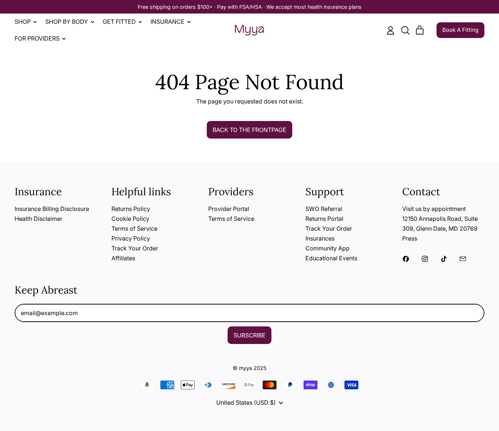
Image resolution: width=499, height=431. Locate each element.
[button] (405, 30)
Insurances (320, 238)
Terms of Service (134, 228)
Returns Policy (130, 208)
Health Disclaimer (38, 218)
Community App (327, 248)
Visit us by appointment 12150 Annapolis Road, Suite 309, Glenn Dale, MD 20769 (440, 218)
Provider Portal (228, 208)
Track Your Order (134, 248)
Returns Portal (324, 218)
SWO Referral (323, 208)
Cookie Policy (130, 218)
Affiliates (123, 258)
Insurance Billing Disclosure (52, 208)
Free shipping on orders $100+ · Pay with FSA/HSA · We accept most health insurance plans (250, 7)
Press (409, 238)
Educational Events (331, 258)
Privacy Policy (130, 238)
